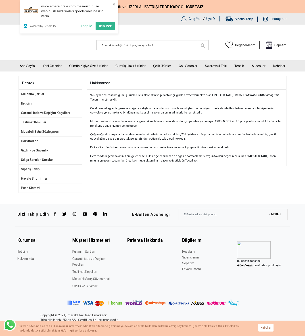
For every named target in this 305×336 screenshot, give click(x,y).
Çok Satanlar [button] (188, 66)
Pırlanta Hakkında (145, 240)
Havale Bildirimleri (34, 178)
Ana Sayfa (27, 66)
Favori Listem (191, 269)
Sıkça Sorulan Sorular (37, 160)
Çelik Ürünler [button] (162, 66)
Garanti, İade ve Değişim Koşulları (45, 113)
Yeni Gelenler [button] (52, 66)
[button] (276, 45)
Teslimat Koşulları (34, 122)
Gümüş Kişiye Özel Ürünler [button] (88, 66)
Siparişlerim (190, 257)
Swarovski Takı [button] (216, 66)
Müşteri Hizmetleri (91, 240)
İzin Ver (105, 25)
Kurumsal (27, 240)
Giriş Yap (195, 19)
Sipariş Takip (244, 19)
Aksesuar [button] (258, 66)
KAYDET (275, 214)
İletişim (26, 103)
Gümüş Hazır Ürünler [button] (130, 66)
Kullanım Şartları (33, 94)
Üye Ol (210, 19)
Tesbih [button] (239, 66)
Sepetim (188, 263)
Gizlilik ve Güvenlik (34, 150)
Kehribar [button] (279, 66)
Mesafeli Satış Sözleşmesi (40, 131)
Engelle (86, 25)
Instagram (279, 19)
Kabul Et (266, 327)
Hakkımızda (29, 141)
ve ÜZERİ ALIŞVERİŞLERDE (157, 6)
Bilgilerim (191, 240)
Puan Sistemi (30, 188)
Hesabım (188, 251)
